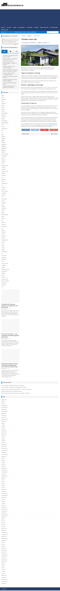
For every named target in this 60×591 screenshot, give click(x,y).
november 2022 (4, 450)
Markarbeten (3, 208)
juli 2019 (3, 518)
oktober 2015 (4, 583)
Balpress (3, 111)
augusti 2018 (3, 540)
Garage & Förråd (4, 171)
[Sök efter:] (53, 32)
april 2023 (3, 440)
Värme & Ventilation (44, 27)
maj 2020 (3, 503)
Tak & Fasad (9, 27)
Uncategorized (4, 271)
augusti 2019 (3, 516)
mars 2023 (3, 442)
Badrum (14, 27)
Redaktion (34, 42)
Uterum (2, 275)
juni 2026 (3, 403)
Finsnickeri (3, 167)
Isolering (3, 189)
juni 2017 (3, 563)
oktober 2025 (4, 409)
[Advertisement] (30, 17)
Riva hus (3, 234)
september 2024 (4, 419)
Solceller (3, 247)
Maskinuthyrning (4, 214)
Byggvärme (3, 150)
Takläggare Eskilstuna (52, 123)
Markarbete (3, 206)
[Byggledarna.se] (30, 4)
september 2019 (4, 515)
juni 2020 (3, 501)
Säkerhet (3, 238)
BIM (2, 124)
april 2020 (3, 505)
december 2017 (4, 554)
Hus (2, 185)
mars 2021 (3, 487)
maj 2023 (3, 438)
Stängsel (3, 249)
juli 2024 (3, 423)
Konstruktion (3, 193)
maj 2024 (3, 427)
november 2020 (4, 495)
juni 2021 (3, 481)
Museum (3, 218)
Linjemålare (3, 202)
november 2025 (4, 407)
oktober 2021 (4, 474)
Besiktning (3, 116)
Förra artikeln (25, 133)
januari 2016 (3, 577)
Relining (2, 230)
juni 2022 (3, 460)
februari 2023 (4, 444)
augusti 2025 (3, 413)
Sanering (3, 241)
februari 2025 (4, 415)
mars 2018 (3, 548)
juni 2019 (3, 520)
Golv (2, 177)
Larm (2, 197)
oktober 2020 (4, 497)
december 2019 (4, 509)
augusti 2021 (3, 477)
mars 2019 (3, 526)
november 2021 (4, 472)
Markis (2, 210)
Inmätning (3, 187)
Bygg (2, 134)
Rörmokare (3, 236)
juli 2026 (3, 401)
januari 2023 (3, 446)
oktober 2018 (4, 536)
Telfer (2, 261)
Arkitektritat (3, 99)
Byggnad (3, 142)
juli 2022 (3, 458)
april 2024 (3, 429)
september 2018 (4, 538)
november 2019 (4, 511)
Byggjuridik (3, 138)
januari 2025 (3, 417)
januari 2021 (3, 491)
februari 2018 (4, 550)
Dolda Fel (3, 152)
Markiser (3, 212)
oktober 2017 (4, 558)
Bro (2, 132)
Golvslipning (3, 179)
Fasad (2, 163)
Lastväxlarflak (4, 198)
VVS (2, 286)
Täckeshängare (4, 251)
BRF (2, 130)
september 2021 (4, 475)
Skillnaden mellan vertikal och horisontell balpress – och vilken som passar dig (10, 63)
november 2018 (4, 534)
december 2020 (4, 493)
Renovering (3, 232)
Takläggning (3, 257)
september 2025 (4, 411)
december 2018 (4, 532)
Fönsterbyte (3, 169)
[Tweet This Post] (35, 130)
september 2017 (4, 559)
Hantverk (3, 181)
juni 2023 (3, 436)
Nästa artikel (54, 133)
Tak (2, 253)
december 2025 (4, 405)
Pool (2, 228)
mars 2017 (3, 569)
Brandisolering (4, 128)
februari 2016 (4, 575)
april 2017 (3, 567)
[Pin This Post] (44, 130)
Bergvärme (3, 114)
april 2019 (3, 524)
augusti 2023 (3, 434)
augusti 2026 (3, 399)
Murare (2, 216)
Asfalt (2, 101)
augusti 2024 (3, 421)
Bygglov (3, 140)
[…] (6, 316)
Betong (2, 118)
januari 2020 (3, 507)
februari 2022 (4, 468)
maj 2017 (3, 565)
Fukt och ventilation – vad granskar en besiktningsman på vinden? (10, 335)
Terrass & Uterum (4, 263)
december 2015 (4, 579)
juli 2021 (3, 479)
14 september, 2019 (26, 42)
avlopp (2, 105)
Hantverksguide (4, 183)
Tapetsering (3, 259)
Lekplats (3, 200)
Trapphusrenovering (5, 269)
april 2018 (3, 546)
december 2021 (4, 470)
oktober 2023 (4, 433)
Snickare (3, 245)
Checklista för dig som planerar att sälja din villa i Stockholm (9, 305)
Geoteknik (3, 173)
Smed (2, 243)
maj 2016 (3, 573)
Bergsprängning (4, 113)
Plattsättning (3, 226)
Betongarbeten (4, 120)
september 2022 (4, 454)
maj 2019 (3, 522)
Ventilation (3, 284)
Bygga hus (3, 27)
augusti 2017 (3, 561)
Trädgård (36, 27)
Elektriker (3, 157)
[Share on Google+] (54, 130)
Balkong (3, 109)
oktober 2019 (4, 513)
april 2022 (3, 464)
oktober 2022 (4, 452)
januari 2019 (3, 530)
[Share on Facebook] (26, 130)
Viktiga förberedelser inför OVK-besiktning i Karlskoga (11, 391)
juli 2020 (3, 499)
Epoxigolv (3, 159)
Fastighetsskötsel (4, 165)
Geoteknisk (3, 175)
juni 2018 (3, 542)
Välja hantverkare (54, 27)
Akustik (2, 95)
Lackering (3, 195)
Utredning (3, 277)
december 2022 (4, 448)
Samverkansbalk (4, 240)
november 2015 (4, 581)
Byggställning (4, 148)
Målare (2, 204)
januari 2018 (3, 552)
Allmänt (2, 97)
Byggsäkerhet (4, 144)
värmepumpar (4, 283)
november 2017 (4, 556)
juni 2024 (3, 425)
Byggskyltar (3, 146)
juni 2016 (3, 571)
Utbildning (3, 273)
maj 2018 (3, 544)
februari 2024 (4, 431)
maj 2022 (3, 462)
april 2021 (3, 485)
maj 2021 (3, 483)
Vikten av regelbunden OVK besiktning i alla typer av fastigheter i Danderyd (15, 393)
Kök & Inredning (21, 27)
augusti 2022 (3, 456)
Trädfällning (3, 265)
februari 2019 (4, 528)
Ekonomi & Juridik (4, 29)
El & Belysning (29, 27)
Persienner (3, 224)
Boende (2, 126)
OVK (2, 220)
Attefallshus (3, 103)
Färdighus (3, 161)
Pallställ (2, 222)
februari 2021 (4, 489)
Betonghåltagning (4, 122)
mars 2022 (3, 466)
